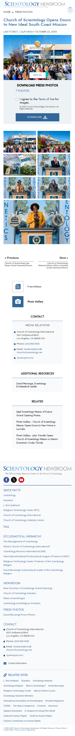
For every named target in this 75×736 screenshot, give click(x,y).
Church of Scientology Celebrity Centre (23, 520)
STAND (6, 706)
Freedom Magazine (54, 701)
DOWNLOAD (35, 117)
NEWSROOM (11, 583)
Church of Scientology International (22, 515)
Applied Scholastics (12, 711)
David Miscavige (56, 686)
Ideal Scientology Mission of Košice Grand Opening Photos (34, 413)
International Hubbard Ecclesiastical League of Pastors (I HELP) (36, 556)
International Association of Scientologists (23, 701)
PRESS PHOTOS (24, 12)
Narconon (53, 706)
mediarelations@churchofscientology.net (29, 350)
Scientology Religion (13, 686)
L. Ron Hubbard (11, 505)
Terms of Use (46, 99)
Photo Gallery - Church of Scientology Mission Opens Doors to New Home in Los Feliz (35, 425)
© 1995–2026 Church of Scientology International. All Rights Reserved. (29, 728)
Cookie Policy (8, 730)
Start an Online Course (44, 691)
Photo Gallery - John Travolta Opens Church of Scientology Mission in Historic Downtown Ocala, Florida (37, 439)
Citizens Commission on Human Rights (22, 721)
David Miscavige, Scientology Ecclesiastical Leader (31, 385)
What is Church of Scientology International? (26, 546)
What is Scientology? (36, 686)
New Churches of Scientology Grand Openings (27, 588)
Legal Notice (31, 730)
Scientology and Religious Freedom (21, 603)
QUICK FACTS (12, 490)
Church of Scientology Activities (19, 593)
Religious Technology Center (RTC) (21, 510)
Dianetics (8, 500)
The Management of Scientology (20, 541)
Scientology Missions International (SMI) (24, 551)
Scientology (9, 495)
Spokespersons (25, 357)
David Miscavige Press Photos (19, 614)
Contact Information (17, 663)
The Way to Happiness (24, 706)
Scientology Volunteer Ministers (18, 696)
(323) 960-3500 (32, 343)
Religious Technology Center (17, 691)
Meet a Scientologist (14, 598)
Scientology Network (42, 681)
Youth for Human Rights (40, 716)
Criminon (41, 706)
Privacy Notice (61, 728)
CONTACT (10, 624)
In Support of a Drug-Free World (40, 711)
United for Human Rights (15, 716)
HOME (7, 12)
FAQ (6, 527)
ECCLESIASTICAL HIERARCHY (22, 536)
